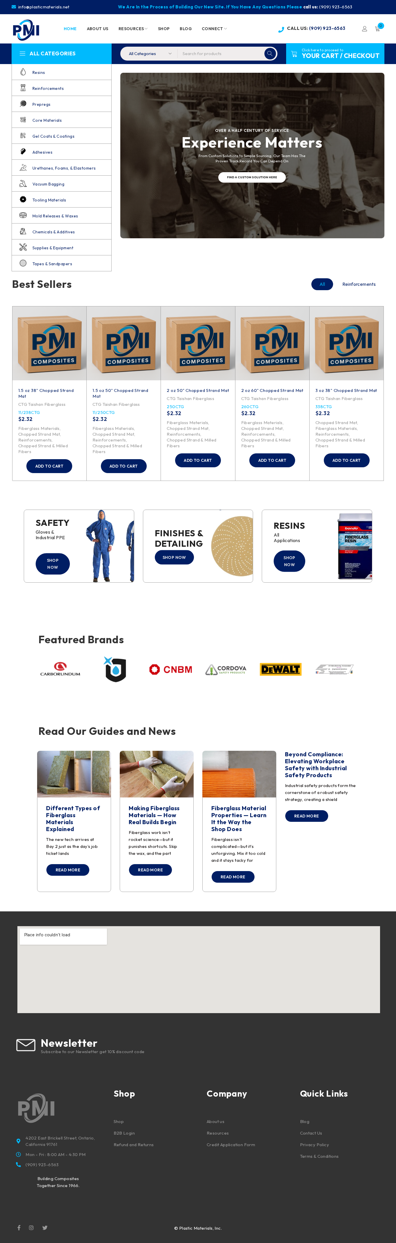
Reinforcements (35, 440)
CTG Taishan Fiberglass (42, 404)
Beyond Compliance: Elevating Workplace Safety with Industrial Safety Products (316, 764)
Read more (68, 870)
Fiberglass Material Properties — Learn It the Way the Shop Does (239, 818)
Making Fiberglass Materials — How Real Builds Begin (154, 815)
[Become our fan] (19, 1227)
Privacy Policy (314, 1144)
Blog (305, 1121)
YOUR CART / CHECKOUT (340, 55)
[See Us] (31, 1227)
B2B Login (124, 1133)
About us (215, 1121)
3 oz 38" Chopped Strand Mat (346, 390)
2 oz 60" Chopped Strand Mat (272, 390)
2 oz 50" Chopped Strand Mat (198, 390)
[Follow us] (45, 1227)
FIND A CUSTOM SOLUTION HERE (252, 177)
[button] (49, 466)
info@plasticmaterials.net (43, 7)
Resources (218, 1133)
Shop (119, 1121)
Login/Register (364, 28)
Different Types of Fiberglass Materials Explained (73, 818)
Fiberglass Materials (39, 428)
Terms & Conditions (319, 1156)
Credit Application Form (231, 1144)
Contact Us (311, 1133)
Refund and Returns (134, 1144)
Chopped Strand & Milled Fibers (43, 448)
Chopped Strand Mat (39, 434)
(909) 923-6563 (336, 7)
